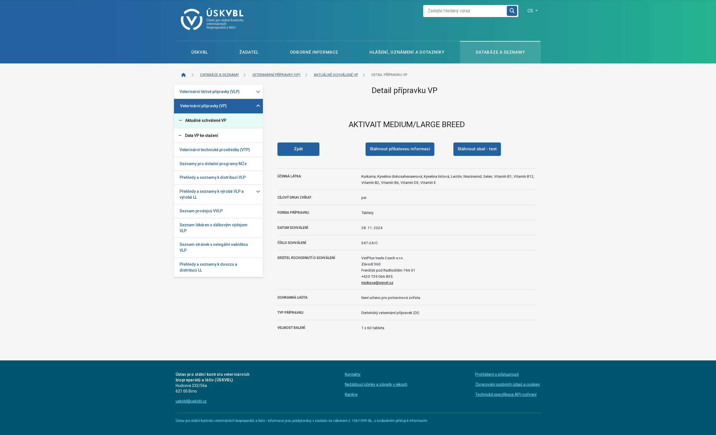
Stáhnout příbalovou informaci (400, 148)
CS (530, 10)
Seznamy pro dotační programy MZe (213, 163)
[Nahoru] (707, 425)
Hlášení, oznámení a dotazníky (406, 52)
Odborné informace (314, 52)
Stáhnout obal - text (477, 148)
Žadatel (248, 52)
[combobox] (465, 11)
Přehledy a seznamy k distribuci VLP (213, 177)
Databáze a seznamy (500, 52)
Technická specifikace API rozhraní (505, 394)
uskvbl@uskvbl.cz (191, 401)
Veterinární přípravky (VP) (203, 106)
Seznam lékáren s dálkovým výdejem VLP (214, 228)
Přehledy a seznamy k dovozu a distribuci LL (208, 267)
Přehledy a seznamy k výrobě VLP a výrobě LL (212, 194)
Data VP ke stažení (201, 135)
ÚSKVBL (199, 52)
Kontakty (353, 374)
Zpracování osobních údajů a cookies (507, 384)
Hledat (512, 11)
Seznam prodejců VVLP (201, 211)
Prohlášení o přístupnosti (497, 374)
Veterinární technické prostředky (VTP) (215, 150)
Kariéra (351, 394)
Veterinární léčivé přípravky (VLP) (210, 91)
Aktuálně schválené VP (205, 120)
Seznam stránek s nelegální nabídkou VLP (214, 247)
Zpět (298, 148)
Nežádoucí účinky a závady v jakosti (376, 384)
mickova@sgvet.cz (377, 282)
